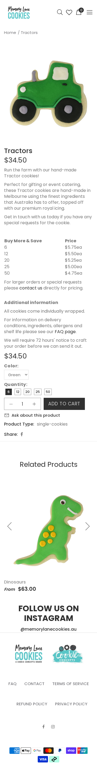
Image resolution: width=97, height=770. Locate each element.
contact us (30, 288)
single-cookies (52, 424)
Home (10, 32)
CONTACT (34, 683)
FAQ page (65, 332)
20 (27, 391)
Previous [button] (5, 94)
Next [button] (92, 94)
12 (17, 391)
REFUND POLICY (31, 704)
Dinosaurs (15, 582)
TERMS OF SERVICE (70, 683)
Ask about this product (36, 415)
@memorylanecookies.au (48, 629)
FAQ (12, 683)
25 (38, 391)
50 (48, 391)
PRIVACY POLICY (71, 704)
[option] (48, 93)
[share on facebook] (21, 434)
